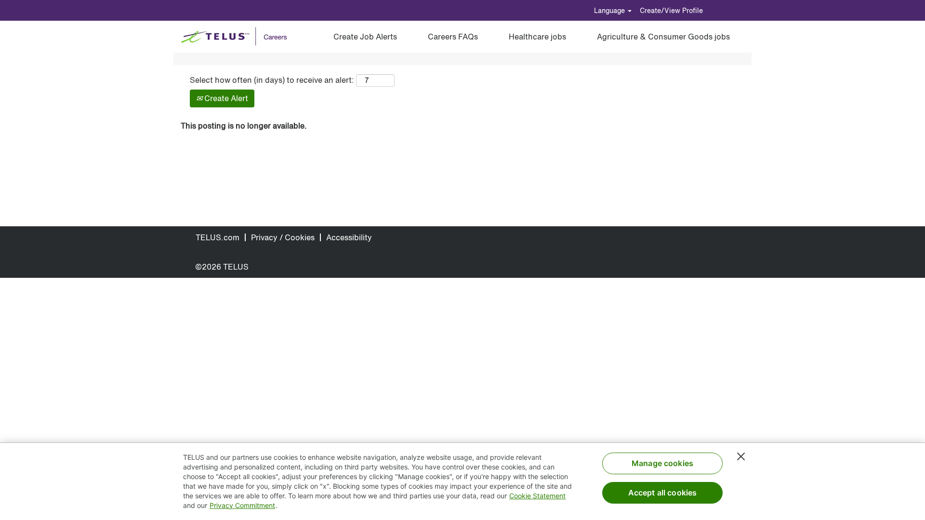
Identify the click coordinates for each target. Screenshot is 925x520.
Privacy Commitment (242, 505)
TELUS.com (217, 237)
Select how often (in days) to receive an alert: (272, 80)
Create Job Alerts (365, 36)
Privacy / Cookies (283, 237)
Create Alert (225, 98)
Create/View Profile (671, 10)
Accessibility (349, 237)
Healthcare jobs (537, 36)
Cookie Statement (537, 496)
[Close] (741, 456)
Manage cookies (662, 463)
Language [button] (610, 10)
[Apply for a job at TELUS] (237, 37)
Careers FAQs (453, 36)
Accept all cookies (662, 492)
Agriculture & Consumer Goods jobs (663, 36)
